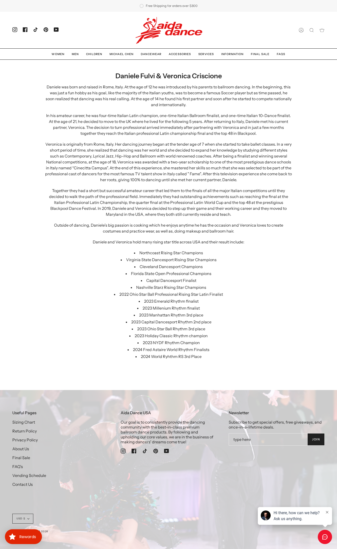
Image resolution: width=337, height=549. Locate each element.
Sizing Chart (23, 422)
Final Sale (21, 457)
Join (316, 439)
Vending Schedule (29, 475)
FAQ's (17, 466)
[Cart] (322, 30)
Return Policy (24, 431)
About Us (20, 448)
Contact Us (22, 484)
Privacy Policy (25, 439)
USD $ (21, 518)
